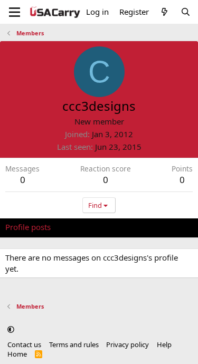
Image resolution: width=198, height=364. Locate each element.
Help (164, 344)
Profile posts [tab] (28, 227)
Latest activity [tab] (86, 227)
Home (17, 354)
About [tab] (174, 227)
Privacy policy (127, 344)
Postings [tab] (137, 227)
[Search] (185, 12)
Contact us (24, 344)
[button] (10, 330)
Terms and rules (74, 344)
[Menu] (14, 12)
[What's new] (164, 12)
